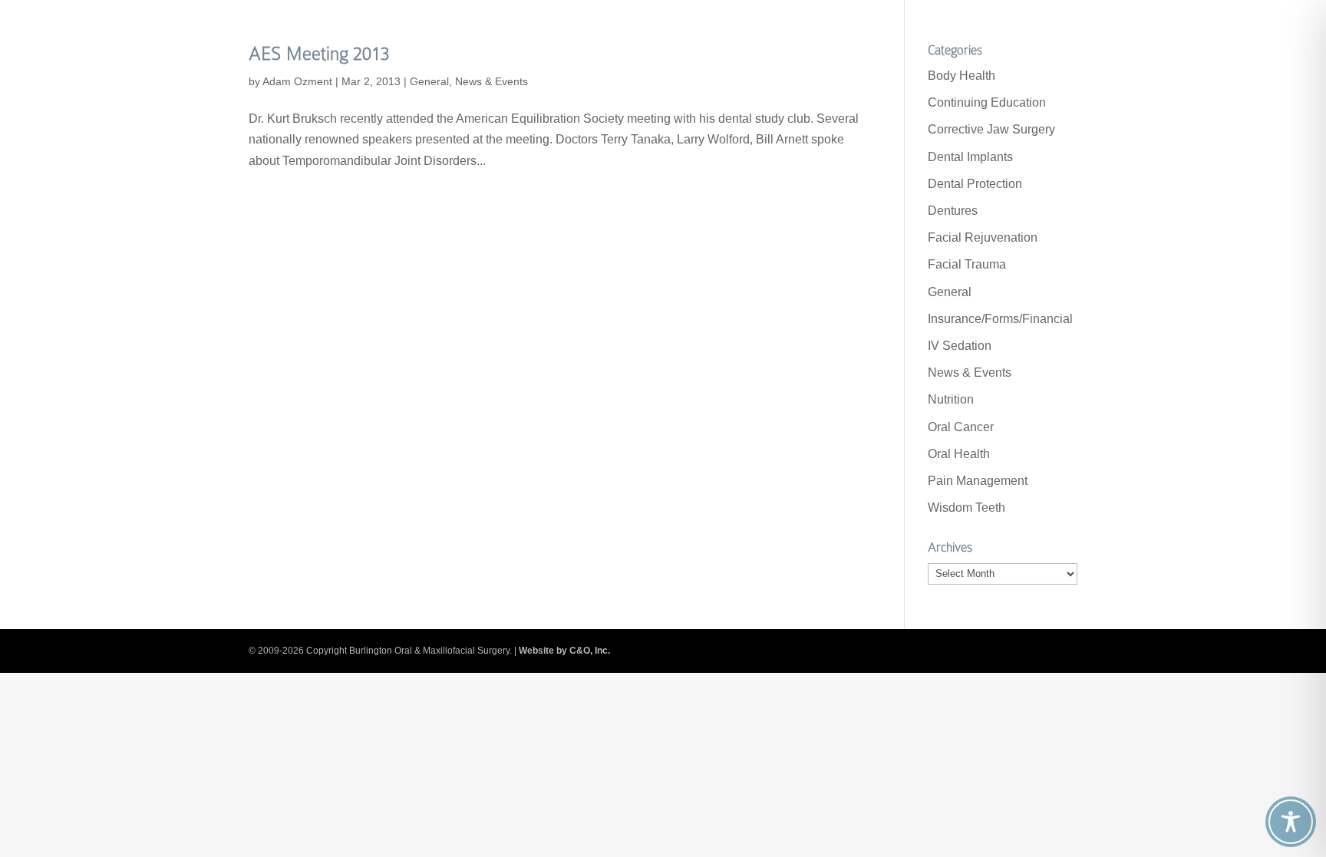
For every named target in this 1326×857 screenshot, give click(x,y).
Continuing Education (987, 102)
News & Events (491, 81)
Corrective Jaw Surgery (991, 129)
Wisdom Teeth (966, 507)
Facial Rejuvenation (982, 237)
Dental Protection (975, 183)
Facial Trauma (967, 264)
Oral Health (959, 453)
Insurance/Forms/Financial (1000, 318)
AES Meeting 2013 (319, 53)
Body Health (961, 75)
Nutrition (951, 399)
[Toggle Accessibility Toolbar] (1290, 821)
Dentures (953, 210)
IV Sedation (959, 345)
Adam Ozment (297, 81)
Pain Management (977, 480)
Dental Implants (970, 156)
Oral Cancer (961, 426)
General (429, 81)
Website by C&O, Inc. (564, 650)
